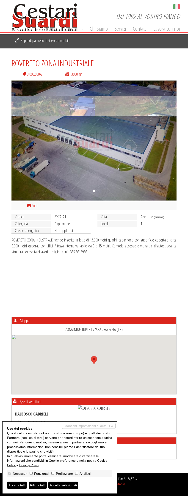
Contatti (140, 28)
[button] (23, 140)
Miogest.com (119, 483)
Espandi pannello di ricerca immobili (44, 40)
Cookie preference (62, 460)
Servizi (120, 28)
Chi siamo (99, 28)
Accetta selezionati (63, 485)
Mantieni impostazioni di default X (88, 426)
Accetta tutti (16, 485)
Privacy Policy (29, 465)
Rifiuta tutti (37, 485)
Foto (34, 205)
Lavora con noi (167, 28)
